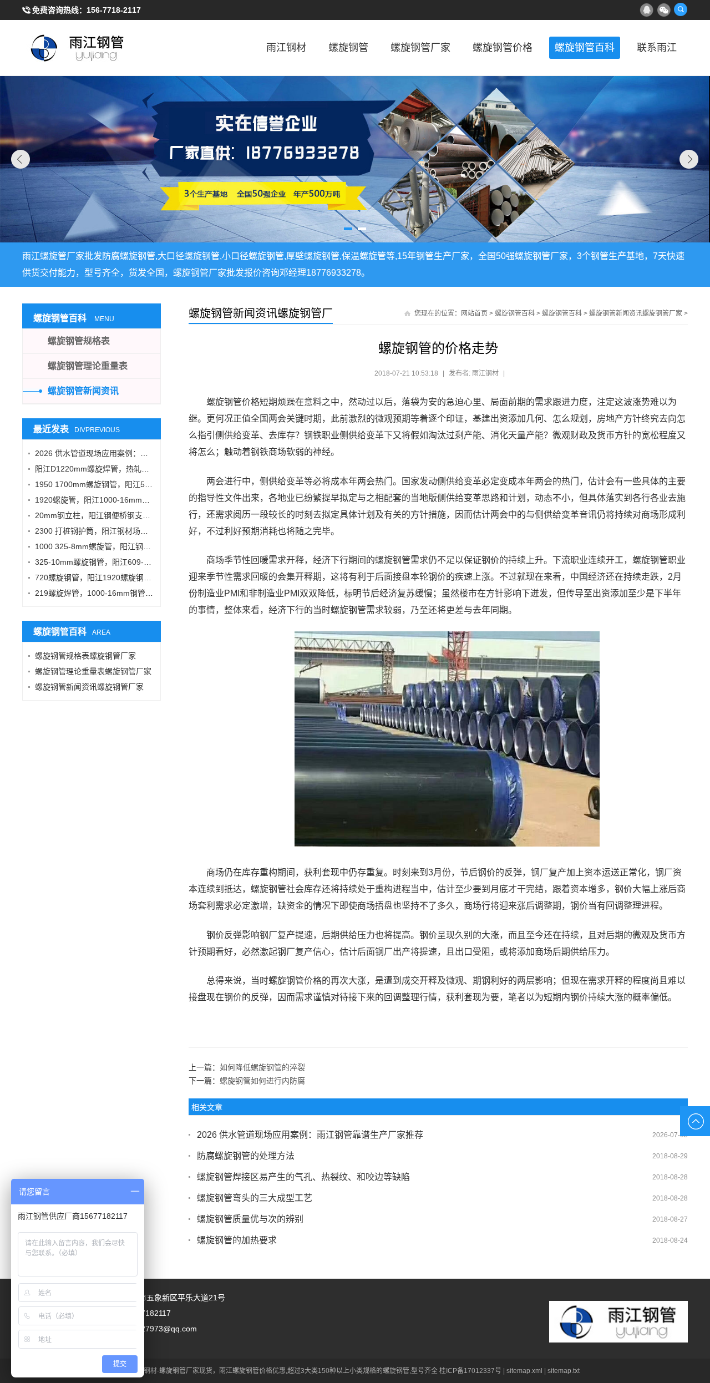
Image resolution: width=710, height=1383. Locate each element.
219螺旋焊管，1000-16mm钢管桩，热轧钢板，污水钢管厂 (137, 593)
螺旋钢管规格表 (79, 341)
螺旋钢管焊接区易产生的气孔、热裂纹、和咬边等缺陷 (303, 1177)
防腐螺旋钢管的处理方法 (246, 1156)
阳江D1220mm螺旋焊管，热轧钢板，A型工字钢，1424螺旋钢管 (146, 468)
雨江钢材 (286, 47)
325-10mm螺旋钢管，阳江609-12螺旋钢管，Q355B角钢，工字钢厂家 (156, 562)
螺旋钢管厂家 (420, 47)
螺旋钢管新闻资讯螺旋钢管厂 (261, 313)
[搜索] (680, 9)
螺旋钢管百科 (585, 47)
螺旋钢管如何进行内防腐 (262, 1080)
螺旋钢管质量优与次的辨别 (250, 1219)
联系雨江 (657, 47)
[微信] (663, 9)
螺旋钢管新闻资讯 (83, 391)
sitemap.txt (563, 1371)
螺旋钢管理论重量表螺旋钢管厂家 (93, 671)
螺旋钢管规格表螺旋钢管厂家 (85, 655)
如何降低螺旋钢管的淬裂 (262, 1067)
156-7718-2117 (114, 10)
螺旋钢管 (348, 47)
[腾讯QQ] (646, 9)
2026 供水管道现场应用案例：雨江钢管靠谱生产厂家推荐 (310, 1134)
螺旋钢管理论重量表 (88, 366)
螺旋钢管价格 (502, 47)
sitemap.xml (524, 1371)
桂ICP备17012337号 (470, 1371)
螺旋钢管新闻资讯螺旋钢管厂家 (635, 313)
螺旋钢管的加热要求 (237, 1240)
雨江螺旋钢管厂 (77, 47)
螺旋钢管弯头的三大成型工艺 (254, 1198)
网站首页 (474, 313)
